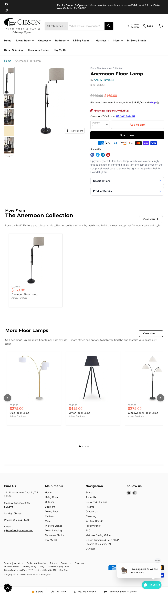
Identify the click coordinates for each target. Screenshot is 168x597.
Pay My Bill (60, 50)
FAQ (88, 530)
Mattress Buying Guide (98, 535)
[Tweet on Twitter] (98, 155)
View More (149, 219)
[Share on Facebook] (92, 155)
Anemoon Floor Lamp (24, 294)
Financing (91, 516)
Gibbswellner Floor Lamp (143, 413)
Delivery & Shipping (96, 502)
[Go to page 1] (80, 446)
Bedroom (61, 40)
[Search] (109, 26)
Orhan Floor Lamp (79, 413)
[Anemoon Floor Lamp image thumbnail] (9, 80)
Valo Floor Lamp (19, 413)
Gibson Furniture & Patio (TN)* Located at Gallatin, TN (30, 570)
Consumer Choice (38, 50)
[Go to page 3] (85, 446)
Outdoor (43, 40)
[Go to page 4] (88, 446)
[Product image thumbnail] (9, 101)
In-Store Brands (137, 40)
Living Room (24, 40)
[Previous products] (7, 397)
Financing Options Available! (111, 111)
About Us (91, 497)
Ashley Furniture (104, 80)
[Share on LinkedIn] (103, 155)
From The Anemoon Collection (106, 68)
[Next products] (160, 397)
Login (150, 26)
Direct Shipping (13, 50)
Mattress (101, 40)
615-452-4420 (125, 116)
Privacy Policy (93, 525)
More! (117, 40)
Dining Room (81, 40)
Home (7, 40)
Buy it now (127, 135)
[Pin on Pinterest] (108, 155)
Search (89, 492)
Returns (90, 506)
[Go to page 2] (82, 446)
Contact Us (92, 511)
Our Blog (90, 548)
